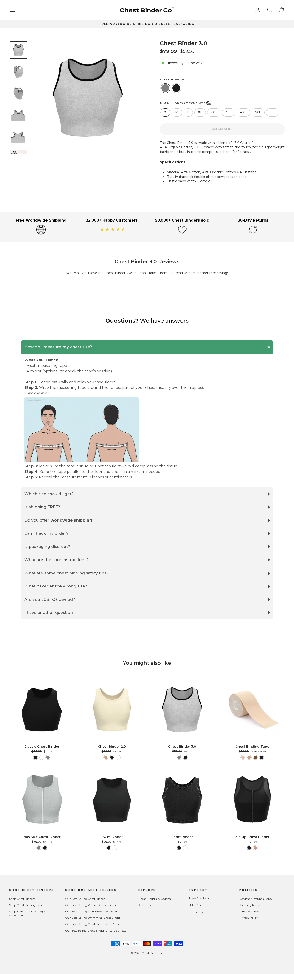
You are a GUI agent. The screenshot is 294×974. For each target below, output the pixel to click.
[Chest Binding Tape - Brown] (255, 757)
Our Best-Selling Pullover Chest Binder (90, 905)
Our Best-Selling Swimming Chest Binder (92, 917)
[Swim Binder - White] (115, 848)
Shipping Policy (249, 905)
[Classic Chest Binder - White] (42, 757)
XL (200, 112)
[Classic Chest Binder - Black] (35, 757)
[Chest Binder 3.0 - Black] (185, 757)
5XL (258, 112)
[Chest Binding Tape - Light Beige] (243, 757)
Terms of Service (249, 911)
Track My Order (199, 898)
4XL (243, 112)
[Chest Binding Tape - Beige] (249, 757)
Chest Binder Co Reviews (154, 899)
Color (172, 79)
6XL (273, 112)
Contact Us (196, 912)
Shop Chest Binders (22, 899)
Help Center (196, 905)
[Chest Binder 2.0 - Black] (112, 757)
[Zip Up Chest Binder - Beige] (255, 848)
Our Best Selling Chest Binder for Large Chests (95, 930)
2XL (214, 112)
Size (183, 102)
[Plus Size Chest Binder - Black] (45, 848)
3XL (229, 112)
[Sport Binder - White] (185, 848)
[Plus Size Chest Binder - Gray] (39, 848)
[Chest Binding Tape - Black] (261, 757)
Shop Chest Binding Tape (26, 905)
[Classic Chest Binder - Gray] (48, 757)
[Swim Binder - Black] (109, 848)
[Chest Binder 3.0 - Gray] (179, 757)
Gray (165, 88)
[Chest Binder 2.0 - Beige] (106, 757)
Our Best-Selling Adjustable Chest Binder (92, 911)
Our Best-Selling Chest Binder (85, 899)
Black (176, 88)
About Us (144, 905)
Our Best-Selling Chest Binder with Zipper (93, 924)
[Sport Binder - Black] (179, 848)
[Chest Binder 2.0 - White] (118, 757)
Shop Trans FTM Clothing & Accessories (27, 913)
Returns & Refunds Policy (255, 899)
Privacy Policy (248, 917)
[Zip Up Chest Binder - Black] (249, 848)
